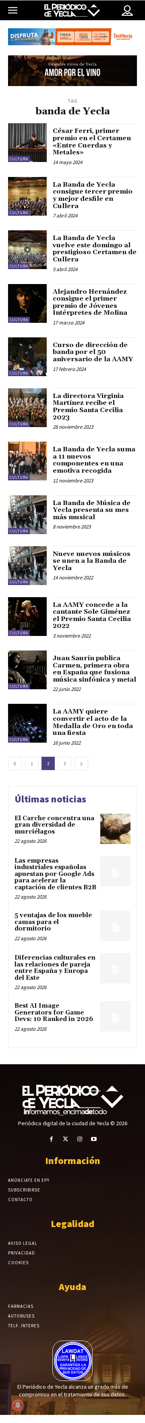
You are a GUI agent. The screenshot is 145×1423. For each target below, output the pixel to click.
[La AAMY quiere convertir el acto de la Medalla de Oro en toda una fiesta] (27, 723)
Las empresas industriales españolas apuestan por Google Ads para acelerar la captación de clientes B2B (55, 874)
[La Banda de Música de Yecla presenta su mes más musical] (27, 514)
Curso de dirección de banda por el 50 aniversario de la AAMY (93, 352)
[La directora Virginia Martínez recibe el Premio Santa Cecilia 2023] (27, 407)
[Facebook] (51, 1139)
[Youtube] (94, 1139)
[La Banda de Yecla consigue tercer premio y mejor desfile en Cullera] (27, 196)
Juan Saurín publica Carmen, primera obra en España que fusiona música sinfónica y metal (94, 669)
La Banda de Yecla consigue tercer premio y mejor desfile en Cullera (93, 195)
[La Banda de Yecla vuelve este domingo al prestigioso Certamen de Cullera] (27, 249)
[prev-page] (15, 763)
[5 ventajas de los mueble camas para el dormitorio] (115, 926)
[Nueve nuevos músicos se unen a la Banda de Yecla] (27, 565)
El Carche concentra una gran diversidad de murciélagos (54, 825)
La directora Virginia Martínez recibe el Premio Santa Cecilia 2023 (88, 406)
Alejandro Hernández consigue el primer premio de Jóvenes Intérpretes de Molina (90, 302)
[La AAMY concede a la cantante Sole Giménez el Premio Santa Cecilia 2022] (27, 616)
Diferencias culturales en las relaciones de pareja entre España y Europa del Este (54, 968)
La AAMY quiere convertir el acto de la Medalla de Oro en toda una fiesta (93, 722)
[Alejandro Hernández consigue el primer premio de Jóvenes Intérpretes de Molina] (27, 303)
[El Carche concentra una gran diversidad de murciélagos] (115, 829)
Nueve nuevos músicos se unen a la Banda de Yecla (91, 561)
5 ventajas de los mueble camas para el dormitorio (53, 922)
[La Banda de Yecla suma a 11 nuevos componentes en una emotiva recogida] (27, 461)
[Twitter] (65, 1139)
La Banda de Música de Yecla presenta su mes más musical (91, 510)
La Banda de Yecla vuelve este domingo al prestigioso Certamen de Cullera (95, 248)
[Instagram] (80, 1139)
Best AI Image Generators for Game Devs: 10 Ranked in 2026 (53, 1012)
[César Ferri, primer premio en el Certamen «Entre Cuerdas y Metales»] (27, 142)
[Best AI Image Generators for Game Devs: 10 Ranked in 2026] (115, 1016)
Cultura (19, 159)
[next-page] (81, 763)
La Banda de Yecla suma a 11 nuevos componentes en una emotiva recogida (94, 460)
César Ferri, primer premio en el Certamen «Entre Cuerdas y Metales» (92, 141)
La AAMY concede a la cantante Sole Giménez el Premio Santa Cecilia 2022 (92, 615)
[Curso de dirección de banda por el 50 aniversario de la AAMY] (27, 356)
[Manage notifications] (17, 1405)
